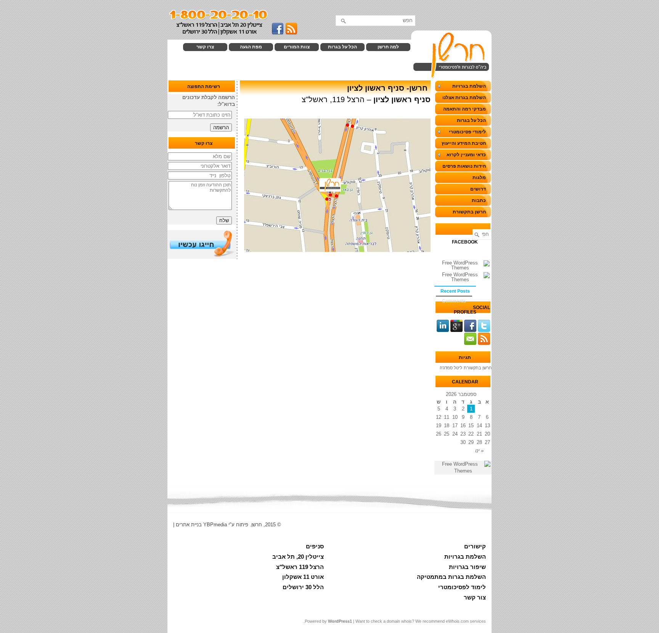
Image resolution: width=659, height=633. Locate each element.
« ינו (479, 451)
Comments (454, 301)
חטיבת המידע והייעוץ (464, 143)
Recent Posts (455, 291)
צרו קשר (205, 47)
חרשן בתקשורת (469, 212)
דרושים (478, 189)
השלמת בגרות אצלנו (464, 97)
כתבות (479, 200)
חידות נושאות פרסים (464, 166)
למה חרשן (388, 47)
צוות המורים (297, 47)
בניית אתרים (189, 524)
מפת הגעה (251, 47)
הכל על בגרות (342, 47)
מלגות (479, 177)
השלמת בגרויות (469, 86)
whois (406, 621)
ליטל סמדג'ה (451, 367)
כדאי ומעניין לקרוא (466, 154)
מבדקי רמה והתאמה (464, 109)
